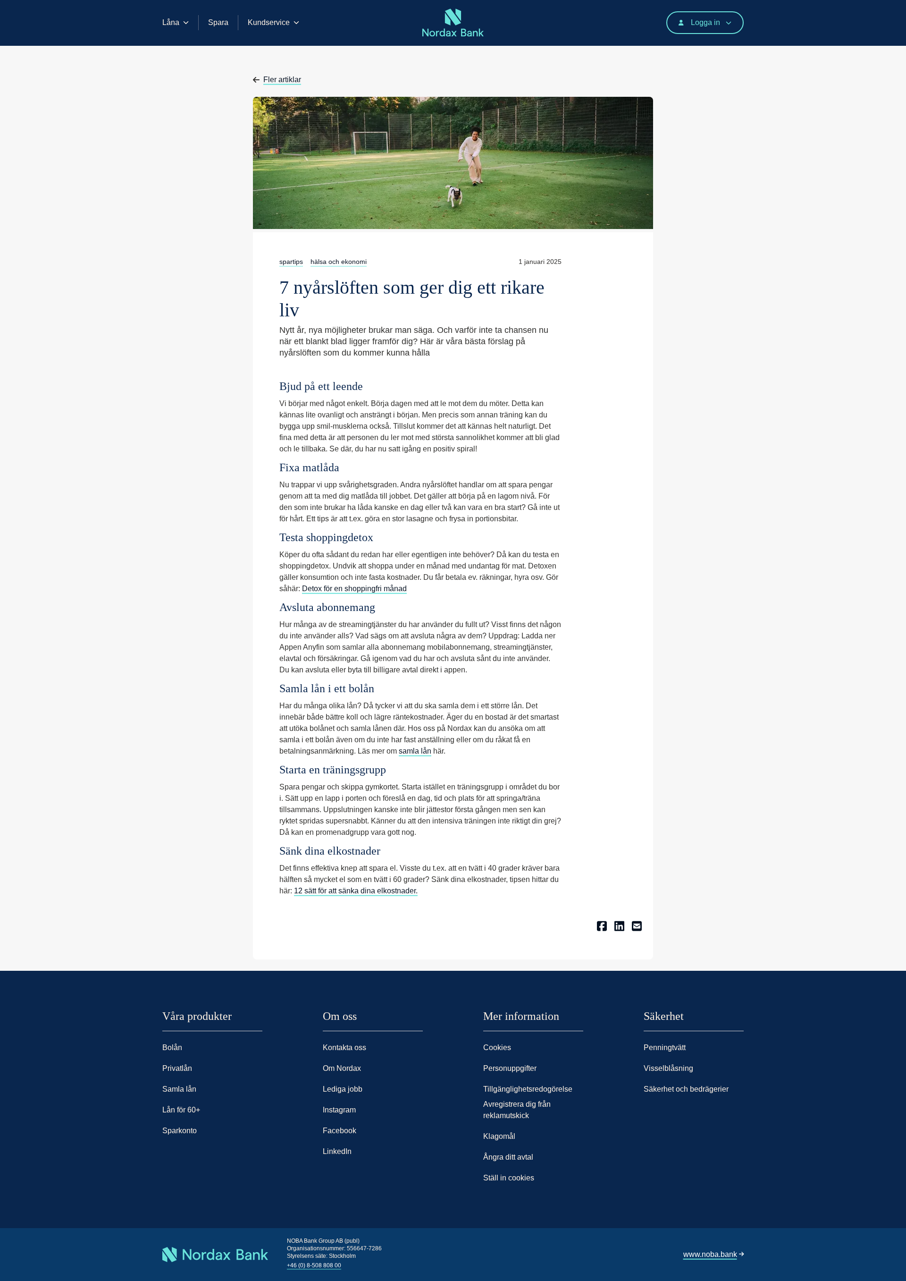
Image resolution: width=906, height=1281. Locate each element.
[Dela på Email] (637, 924)
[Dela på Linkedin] (619, 924)
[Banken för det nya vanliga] (165, 46)
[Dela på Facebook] (602, 924)
